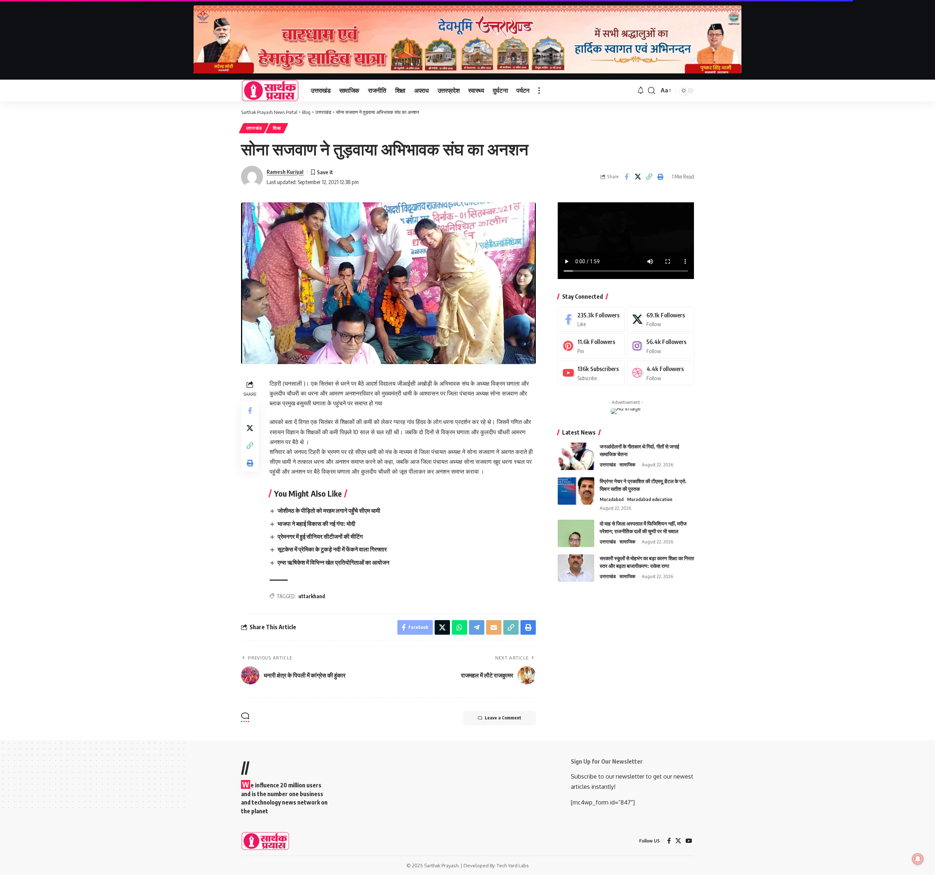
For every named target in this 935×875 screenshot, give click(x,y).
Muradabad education (649, 499)
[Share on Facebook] (626, 177)
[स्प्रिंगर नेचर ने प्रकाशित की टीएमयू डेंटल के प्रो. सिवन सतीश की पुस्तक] (576, 491)
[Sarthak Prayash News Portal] (270, 91)
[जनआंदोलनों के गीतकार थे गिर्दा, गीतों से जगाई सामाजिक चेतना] (576, 456)
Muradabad (611, 499)
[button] (539, 91)
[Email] (493, 627)
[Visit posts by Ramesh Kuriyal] (252, 177)
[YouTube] (689, 841)
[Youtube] (591, 373)
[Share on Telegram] (476, 627)
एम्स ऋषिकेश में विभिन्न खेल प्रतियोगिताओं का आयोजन (333, 562)
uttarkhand (311, 596)
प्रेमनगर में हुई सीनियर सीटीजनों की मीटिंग (320, 536)
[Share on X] (638, 177)
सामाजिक (627, 464)
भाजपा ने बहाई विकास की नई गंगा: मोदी (316, 523)
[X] (660, 319)
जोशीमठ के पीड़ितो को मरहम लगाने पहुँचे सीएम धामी (329, 510)
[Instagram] (660, 346)
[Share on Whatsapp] (459, 627)
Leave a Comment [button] (503, 718)
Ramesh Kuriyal (285, 171)
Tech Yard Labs (513, 865)
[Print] (660, 177)
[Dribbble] (660, 373)
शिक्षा (277, 128)
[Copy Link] (649, 177)
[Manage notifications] (918, 859)
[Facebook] (591, 319)
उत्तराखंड (254, 128)
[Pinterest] (591, 346)
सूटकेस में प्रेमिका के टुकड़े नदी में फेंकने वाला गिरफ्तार (332, 549)
